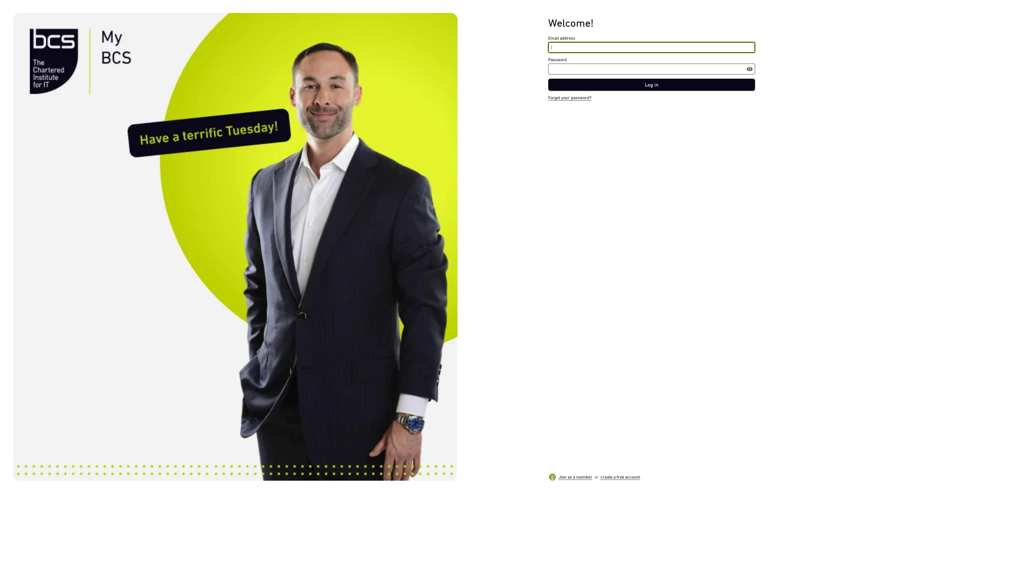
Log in (651, 85)
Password (557, 59)
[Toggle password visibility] (749, 69)
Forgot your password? (569, 97)
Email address (561, 38)
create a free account (620, 477)
